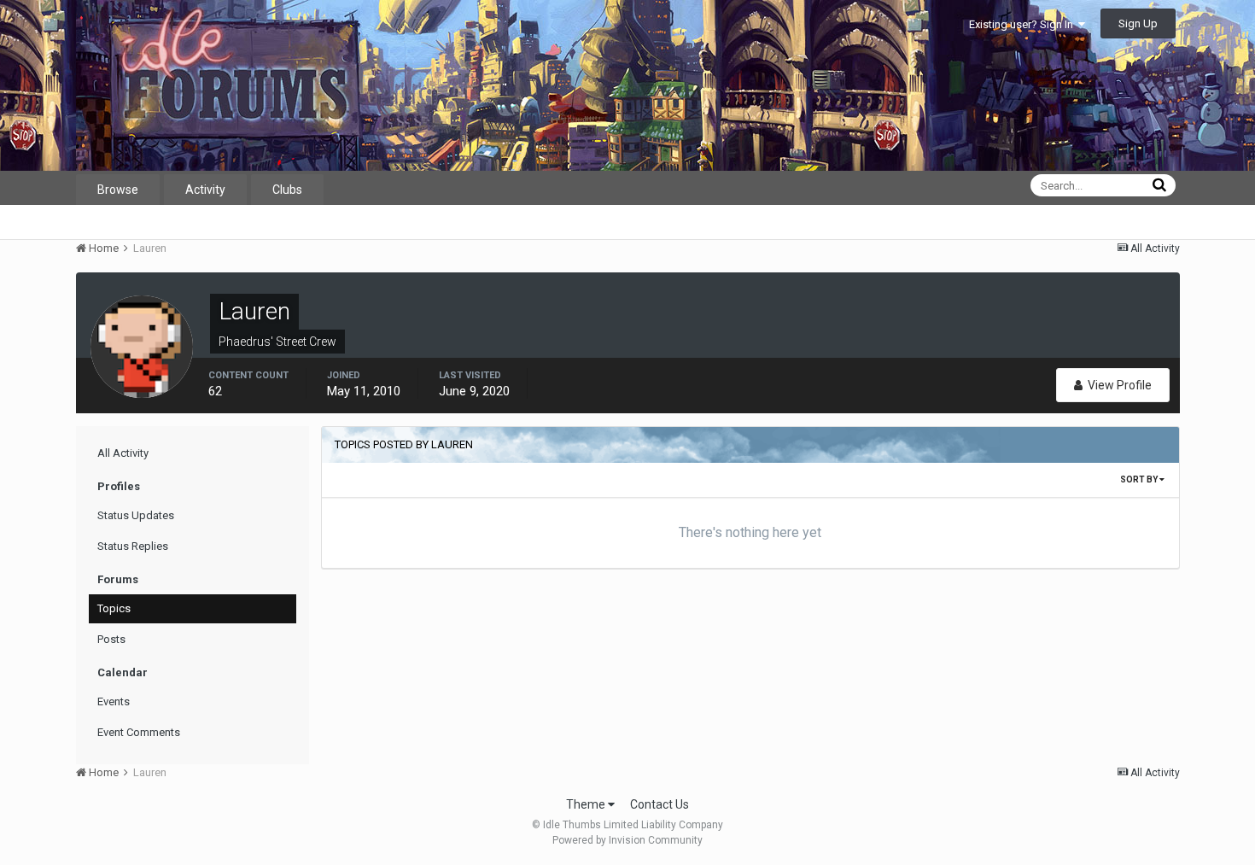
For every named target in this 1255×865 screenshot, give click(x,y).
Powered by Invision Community (627, 840)
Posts (111, 639)
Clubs (287, 189)
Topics (114, 608)
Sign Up (1138, 23)
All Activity (123, 453)
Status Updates (135, 515)
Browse (117, 189)
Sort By (1139, 479)
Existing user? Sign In (1023, 24)
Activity (205, 189)
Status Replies (132, 546)
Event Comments (138, 732)
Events (113, 701)
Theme (587, 804)
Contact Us (659, 804)
